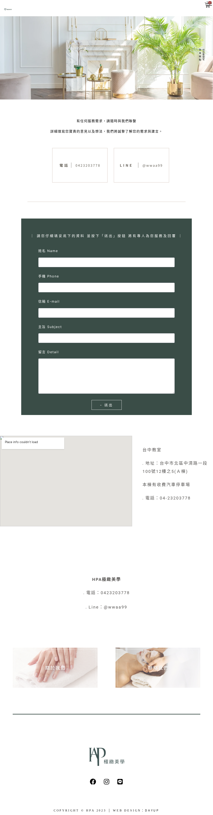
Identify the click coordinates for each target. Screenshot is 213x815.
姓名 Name (48, 251)
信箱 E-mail (49, 301)
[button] (209, 4)
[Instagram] (106, 781)
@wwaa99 (152, 165)
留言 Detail (48, 352)
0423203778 (88, 165)
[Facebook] (93, 781)
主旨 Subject (50, 327)
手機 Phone (48, 276)
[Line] (120, 781)
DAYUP (152, 810)
